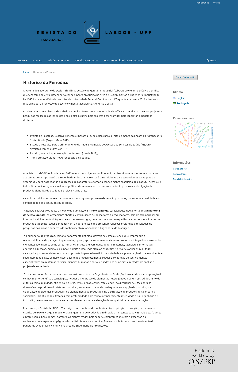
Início (26, 72)
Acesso (216, 2)
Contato (37, 60)
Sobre (21, 60)
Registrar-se (203, 2)
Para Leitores (180, 168)
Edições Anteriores (59, 60)
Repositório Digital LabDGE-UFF (122, 60)
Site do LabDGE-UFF (86, 60)
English (181, 98)
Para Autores (179, 173)
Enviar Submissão (185, 77)
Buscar (213, 60)
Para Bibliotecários (182, 179)
